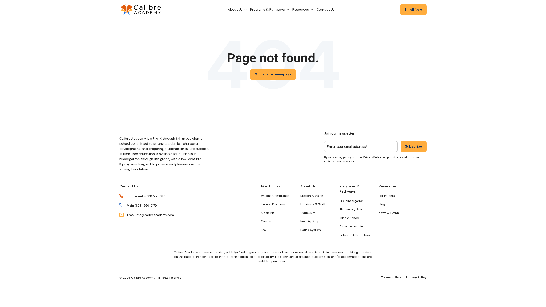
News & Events (389, 213)
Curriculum (307, 213)
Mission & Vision (311, 196)
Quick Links (270, 186)
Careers (266, 221)
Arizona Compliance (275, 196)
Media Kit (267, 213)
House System (310, 230)
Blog (382, 204)
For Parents (387, 196)
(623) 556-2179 (155, 196)
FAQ (263, 230)
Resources (388, 186)
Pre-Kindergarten (352, 201)
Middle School (350, 218)
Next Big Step (309, 221)
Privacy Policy (372, 157)
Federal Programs (273, 204)
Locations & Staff (312, 204)
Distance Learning (352, 226)
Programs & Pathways (349, 189)
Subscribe (413, 146)
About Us (308, 186)
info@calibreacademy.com (155, 215)
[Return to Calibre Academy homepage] (140, 10)
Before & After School (355, 235)
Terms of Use (391, 277)
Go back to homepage (273, 74)
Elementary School (353, 209)
